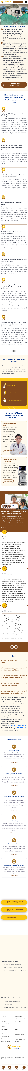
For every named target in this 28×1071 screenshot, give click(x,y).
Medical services (18, 1016)
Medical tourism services (20, 1018)
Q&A (2, 1038)
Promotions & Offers (19, 1034)
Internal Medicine (14, 844)
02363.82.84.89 (21, 725)
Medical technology (5, 1023)
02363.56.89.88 (11, 725)
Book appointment (18, 2)
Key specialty (18, 1021)
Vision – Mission (4, 1018)
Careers (3, 1026)
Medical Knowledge (19, 1032)
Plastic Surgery (14, 750)
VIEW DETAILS (8, 450)
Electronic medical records (5, 1042)
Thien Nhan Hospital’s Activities (20, 1040)
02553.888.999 (21, 728)
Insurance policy (5, 1036)
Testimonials (17, 1037)
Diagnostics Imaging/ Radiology (14, 865)
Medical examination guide (6, 1032)
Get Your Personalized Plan (15, 909)
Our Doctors (4, 1021)
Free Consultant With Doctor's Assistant (15, 902)
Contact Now (12, 917)
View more (14, 762)
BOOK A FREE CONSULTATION (15, 84)
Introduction (4, 1016)
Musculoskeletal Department (14, 821)
